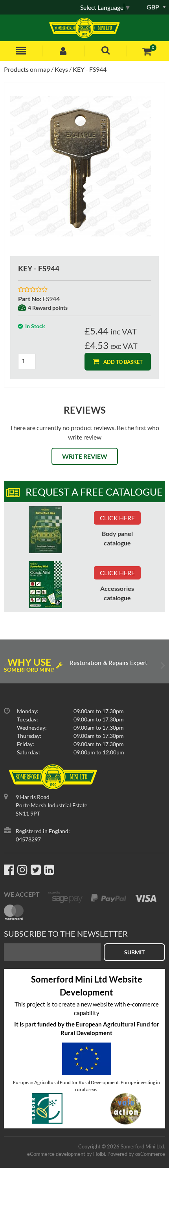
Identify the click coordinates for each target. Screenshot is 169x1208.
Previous (7, 667)
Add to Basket (122, 362)
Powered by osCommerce (136, 1154)
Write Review (84, 456)
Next (162, 667)
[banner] (45, 529)
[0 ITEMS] (146, 51)
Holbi (99, 1154)
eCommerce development (56, 1154)
